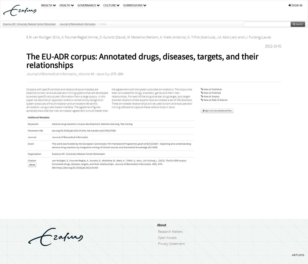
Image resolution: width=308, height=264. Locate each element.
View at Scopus (211, 96)
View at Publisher (212, 89)
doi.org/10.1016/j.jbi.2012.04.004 (69, 130)
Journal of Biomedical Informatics (78, 24)
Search (299, 24)
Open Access (167, 238)
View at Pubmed (212, 93)
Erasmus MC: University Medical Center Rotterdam (29, 24)
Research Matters (170, 232)
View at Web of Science (215, 100)
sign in (296, 5)
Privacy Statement (171, 244)
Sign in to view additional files (218, 111)
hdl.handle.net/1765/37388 (101, 130)
